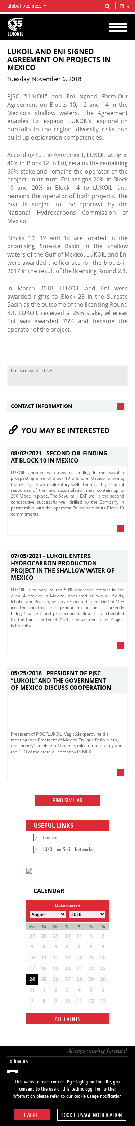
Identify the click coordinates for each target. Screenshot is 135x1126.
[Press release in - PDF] (120, 380)
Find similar (67, 800)
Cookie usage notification (91, 1115)
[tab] (67, 406)
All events (67, 1019)
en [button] (123, 6)
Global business (25, 6)
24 (32, 979)
